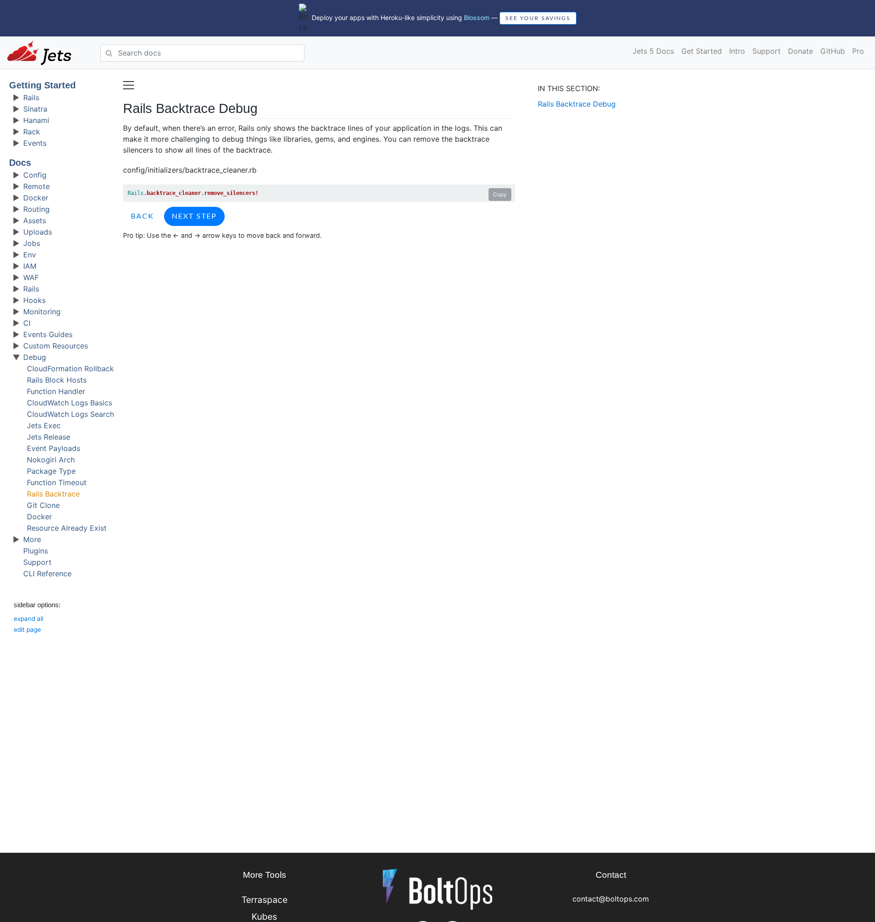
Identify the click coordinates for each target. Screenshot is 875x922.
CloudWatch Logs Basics (69, 402)
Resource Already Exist (67, 528)
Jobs (31, 243)
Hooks (34, 300)
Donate (800, 51)
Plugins (35, 550)
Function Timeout (57, 482)
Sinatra (35, 108)
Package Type (51, 471)
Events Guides (47, 334)
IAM (29, 266)
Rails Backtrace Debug (577, 103)
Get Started (701, 51)
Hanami (36, 120)
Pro (858, 51)
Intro (737, 51)
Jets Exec (44, 425)
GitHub (832, 51)
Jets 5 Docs (653, 51)
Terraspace (265, 899)
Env (29, 254)
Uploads (37, 231)
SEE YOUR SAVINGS (538, 18)
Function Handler (56, 391)
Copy (500, 194)
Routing (36, 209)
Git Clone (43, 505)
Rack (31, 131)
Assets (34, 220)
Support (766, 51)
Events (34, 143)
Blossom (476, 17)
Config (34, 174)
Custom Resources (55, 345)
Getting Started (42, 85)
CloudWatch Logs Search (70, 414)
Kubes (264, 916)
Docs (20, 163)
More (32, 539)
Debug (34, 357)
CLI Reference (47, 573)
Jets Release (48, 436)
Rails (31, 97)
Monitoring (42, 311)
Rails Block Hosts (57, 379)
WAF (31, 277)
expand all (28, 618)
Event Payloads (53, 448)
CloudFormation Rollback (70, 368)
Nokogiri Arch (51, 459)
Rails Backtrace (53, 493)
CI (27, 323)
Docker (35, 197)
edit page (27, 629)
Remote (36, 186)
